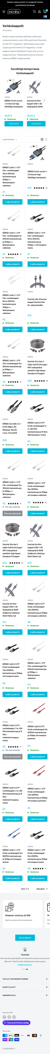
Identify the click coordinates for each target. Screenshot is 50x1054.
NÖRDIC (5, 164)
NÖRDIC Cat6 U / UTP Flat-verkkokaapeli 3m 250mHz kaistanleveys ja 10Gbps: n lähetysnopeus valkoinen (12, 489)
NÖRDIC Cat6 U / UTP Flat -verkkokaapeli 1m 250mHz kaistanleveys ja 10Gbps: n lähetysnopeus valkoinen (12, 240)
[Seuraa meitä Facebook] (4, 1017)
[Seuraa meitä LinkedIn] (14, 1017)
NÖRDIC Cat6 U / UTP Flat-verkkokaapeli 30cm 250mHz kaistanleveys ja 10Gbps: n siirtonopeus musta (37, 240)
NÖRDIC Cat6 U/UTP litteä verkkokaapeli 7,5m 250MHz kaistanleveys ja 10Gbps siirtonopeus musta (12, 670)
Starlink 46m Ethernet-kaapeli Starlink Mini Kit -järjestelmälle (37, 302)
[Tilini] (39, 11)
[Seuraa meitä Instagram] (9, 1017)
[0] (44, 11)
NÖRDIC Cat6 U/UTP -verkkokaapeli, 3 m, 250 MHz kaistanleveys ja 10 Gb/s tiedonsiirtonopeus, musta (12, 733)
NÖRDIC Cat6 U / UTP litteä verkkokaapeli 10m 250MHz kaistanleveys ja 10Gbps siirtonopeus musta (37, 856)
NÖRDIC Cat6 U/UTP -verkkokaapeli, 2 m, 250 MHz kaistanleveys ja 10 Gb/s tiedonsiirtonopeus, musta (12, 795)
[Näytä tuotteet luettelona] (46, 139)
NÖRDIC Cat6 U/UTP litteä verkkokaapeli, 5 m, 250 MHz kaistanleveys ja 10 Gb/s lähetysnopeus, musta (37, 429)
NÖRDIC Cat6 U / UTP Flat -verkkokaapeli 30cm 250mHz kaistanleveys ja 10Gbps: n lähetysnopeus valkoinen (11, 176)
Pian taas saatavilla (12, 513)
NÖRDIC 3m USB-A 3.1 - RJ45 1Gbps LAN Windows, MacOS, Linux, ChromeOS (12, 428)
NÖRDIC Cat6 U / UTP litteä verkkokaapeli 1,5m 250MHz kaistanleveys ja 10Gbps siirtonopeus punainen (37, 794)
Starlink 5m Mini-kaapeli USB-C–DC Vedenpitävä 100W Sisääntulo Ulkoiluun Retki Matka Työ (36, 550)
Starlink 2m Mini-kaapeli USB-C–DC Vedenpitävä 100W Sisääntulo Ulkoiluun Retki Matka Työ (11, 610)
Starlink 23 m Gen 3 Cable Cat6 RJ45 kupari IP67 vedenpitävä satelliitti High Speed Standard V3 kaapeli (37, 367)
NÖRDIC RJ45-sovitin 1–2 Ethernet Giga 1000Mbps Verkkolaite (13, 103)
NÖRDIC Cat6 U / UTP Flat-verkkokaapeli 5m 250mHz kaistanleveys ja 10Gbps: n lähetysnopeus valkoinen (37, 670)
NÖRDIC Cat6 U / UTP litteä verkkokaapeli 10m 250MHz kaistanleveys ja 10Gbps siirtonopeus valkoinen (37, 489)
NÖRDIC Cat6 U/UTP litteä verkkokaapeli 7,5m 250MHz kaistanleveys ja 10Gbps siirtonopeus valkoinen (37, 610)
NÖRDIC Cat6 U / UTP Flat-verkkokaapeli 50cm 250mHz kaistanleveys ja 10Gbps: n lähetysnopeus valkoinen (11, 304)
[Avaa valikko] (4, 12)
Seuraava (41, 889)
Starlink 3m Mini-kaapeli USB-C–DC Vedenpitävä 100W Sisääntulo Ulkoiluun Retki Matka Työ (35, 103)
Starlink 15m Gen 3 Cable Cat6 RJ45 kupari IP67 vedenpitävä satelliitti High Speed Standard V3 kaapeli (12, 550)
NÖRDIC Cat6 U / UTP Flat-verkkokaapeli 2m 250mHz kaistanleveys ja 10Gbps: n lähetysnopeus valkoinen (12, 368)
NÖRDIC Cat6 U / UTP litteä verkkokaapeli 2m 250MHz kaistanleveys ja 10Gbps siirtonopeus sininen (12, 856)
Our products (25, 937)
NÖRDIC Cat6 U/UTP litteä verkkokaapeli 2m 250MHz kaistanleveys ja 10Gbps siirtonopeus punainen (37, 732)
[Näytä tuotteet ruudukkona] (42, 139)
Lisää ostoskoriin (14, 123)
